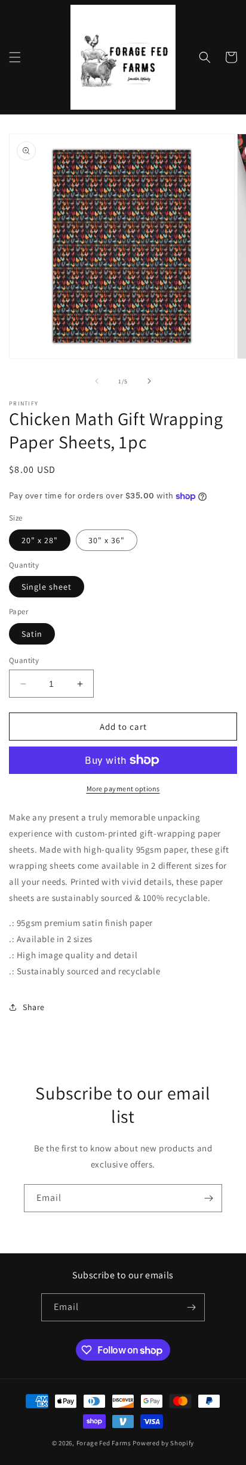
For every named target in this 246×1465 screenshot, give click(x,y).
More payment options (123, 788)
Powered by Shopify (163, 1443)
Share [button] (34, 1007)
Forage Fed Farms (103, 1443)
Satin (31, 633)
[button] (15, 57)
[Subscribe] (208, 1198)
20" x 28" (39, 540)
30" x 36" (106, 540)
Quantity (24, 660)
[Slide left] (97, 381)
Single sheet (46, 586)
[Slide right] (149, 381)
